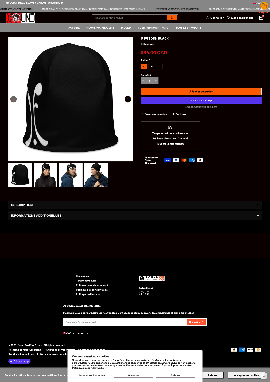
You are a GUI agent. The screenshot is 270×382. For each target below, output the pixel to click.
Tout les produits (86, 280)
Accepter (133, 375)
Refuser (175, 375)
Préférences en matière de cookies (57, 354)
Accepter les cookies (246, 375)
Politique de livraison (88, 294)
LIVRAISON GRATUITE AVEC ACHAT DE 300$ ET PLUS (181, 9)
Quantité (146, 75)
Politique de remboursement (92, 285)
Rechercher (82, 275)
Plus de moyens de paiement (201, 106)
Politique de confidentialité (88, 367)
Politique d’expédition (21, 354)
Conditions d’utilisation (91, 349)
